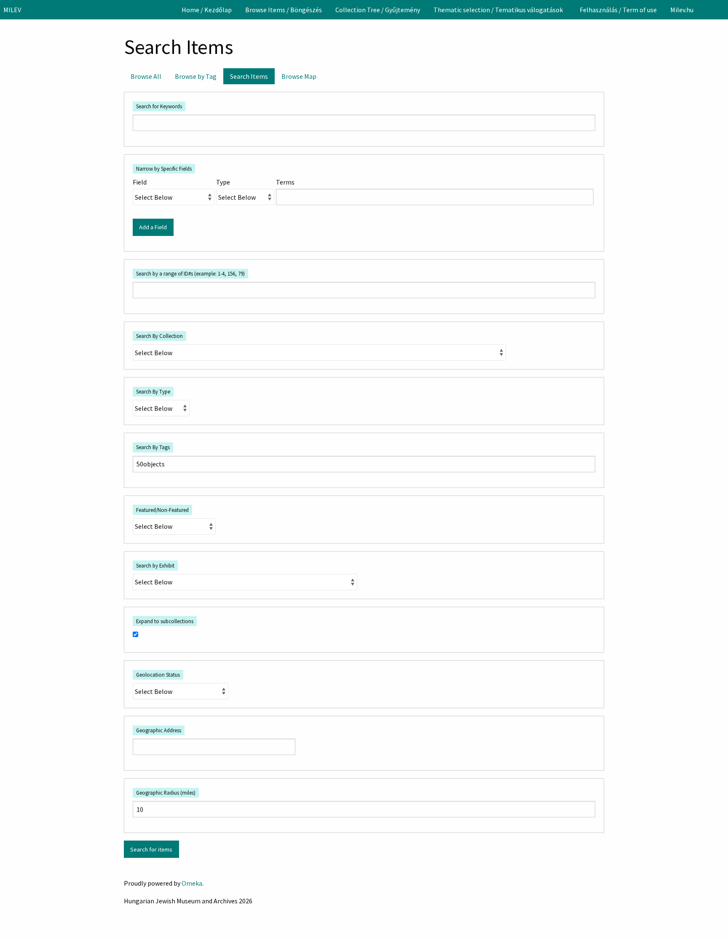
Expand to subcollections (164, 621)
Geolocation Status (158, 674)
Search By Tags (153, 447)
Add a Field (153, 227)
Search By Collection (159, 335)
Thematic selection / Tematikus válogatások (498, 9)
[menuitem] (206, 10)
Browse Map (298, 76)
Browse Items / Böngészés (283, 9)
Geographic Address (158, 730)
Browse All (146, 76)
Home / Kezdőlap (207, 9)
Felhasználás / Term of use (618, 9)
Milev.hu (681, 9)
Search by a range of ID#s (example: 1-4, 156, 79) (190, 273)
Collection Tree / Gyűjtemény (377, 9)
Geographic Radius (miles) (165, 792)
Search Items (249, 76)
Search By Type (153, 391)
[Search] (721, 10)
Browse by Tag (196, 76)
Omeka (192, 883)
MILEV (12, 9)
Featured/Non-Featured (162, 509)
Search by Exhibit (155, 565)
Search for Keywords (159, 106)
